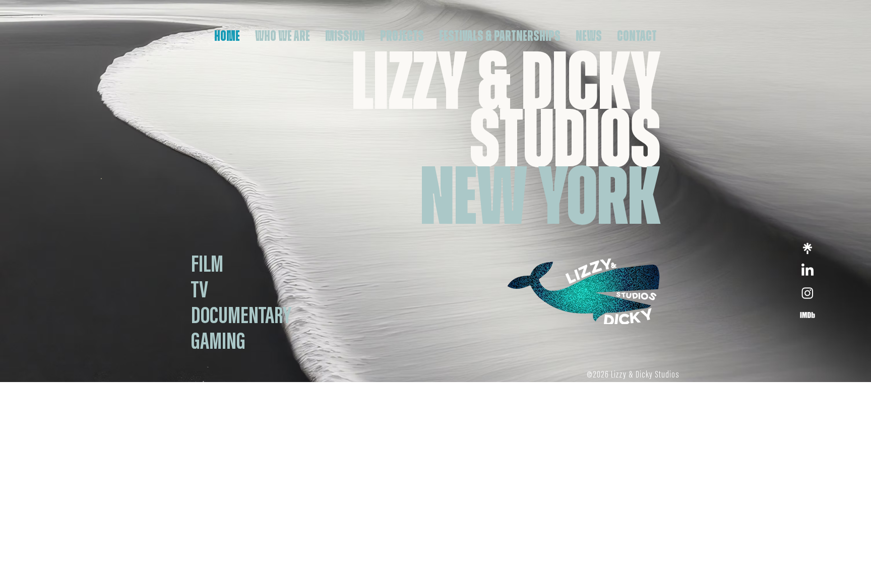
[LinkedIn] (807, 270)
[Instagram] (807, 292)
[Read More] (208, 265)
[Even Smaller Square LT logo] (807, 248)
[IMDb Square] (807, 315)
